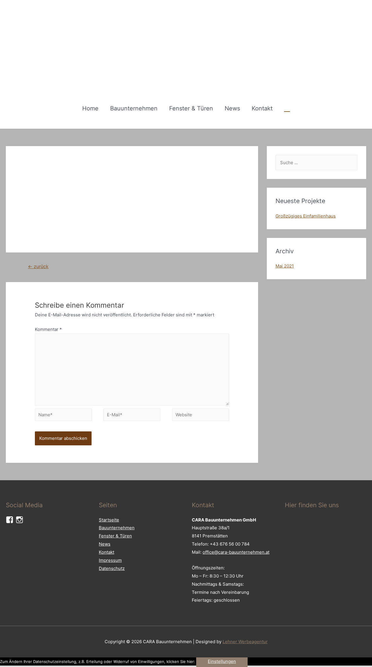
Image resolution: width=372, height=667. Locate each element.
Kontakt (262, 108)
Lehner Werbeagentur (245, 641)
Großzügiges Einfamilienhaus (306, 216)
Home (90, 108)
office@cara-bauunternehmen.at (236, 552)
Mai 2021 (285, 266)
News (232, 108)
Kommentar (48, 329)
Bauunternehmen (134, 108)
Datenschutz (112, 568)
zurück (38, 266)
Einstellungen (222, 661)
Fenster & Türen (191, 108)
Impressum (110, 560)
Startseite (109, 520)
